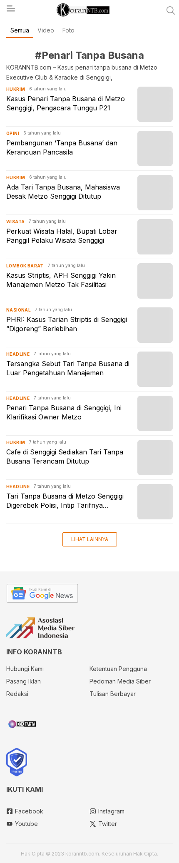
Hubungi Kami (25, 668)
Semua (19, 30)
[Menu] (10, 10)
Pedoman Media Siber (120, 681)
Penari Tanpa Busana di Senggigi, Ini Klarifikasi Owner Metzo (64, 412)
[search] (170, 10)
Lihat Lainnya (89, 539)
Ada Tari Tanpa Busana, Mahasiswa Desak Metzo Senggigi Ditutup (63, 191)
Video (45, 30)
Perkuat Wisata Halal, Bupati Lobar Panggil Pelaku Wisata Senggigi (61, 235)
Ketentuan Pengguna (118, 668)
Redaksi (17, 693)
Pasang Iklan (23, 681)
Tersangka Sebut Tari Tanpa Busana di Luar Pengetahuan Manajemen (67, 368)
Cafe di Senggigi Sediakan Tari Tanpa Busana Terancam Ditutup (64, 456)
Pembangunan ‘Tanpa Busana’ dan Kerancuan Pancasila (61, 147)
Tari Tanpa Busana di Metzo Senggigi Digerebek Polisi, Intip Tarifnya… (65, 500)
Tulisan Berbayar (113, 693)
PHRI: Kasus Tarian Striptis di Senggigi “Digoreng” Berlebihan (66, 324)
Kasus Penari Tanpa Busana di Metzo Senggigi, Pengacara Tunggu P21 (65, 103)
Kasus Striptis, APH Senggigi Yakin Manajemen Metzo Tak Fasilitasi (61, 280)
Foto (68, 30)
